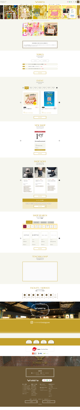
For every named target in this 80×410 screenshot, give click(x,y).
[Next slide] (47, 11)
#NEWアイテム (27, 203)
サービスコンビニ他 (55, 226)
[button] (31, 20)
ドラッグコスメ (44, 226)
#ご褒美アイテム (32, 203)
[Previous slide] (32, 11)
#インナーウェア (45, 203)
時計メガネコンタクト (40, 226)
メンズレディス (28, 226)
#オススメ (49, 203)
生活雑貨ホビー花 (47, 226)
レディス (25, 226)
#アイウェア (37, 203)
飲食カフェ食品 (51, 226)
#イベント (41, 203)
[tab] (29, 222)
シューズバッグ (32, 226)
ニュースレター (45, 60)
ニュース (35, 60)
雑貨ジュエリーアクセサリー (36, 226)
